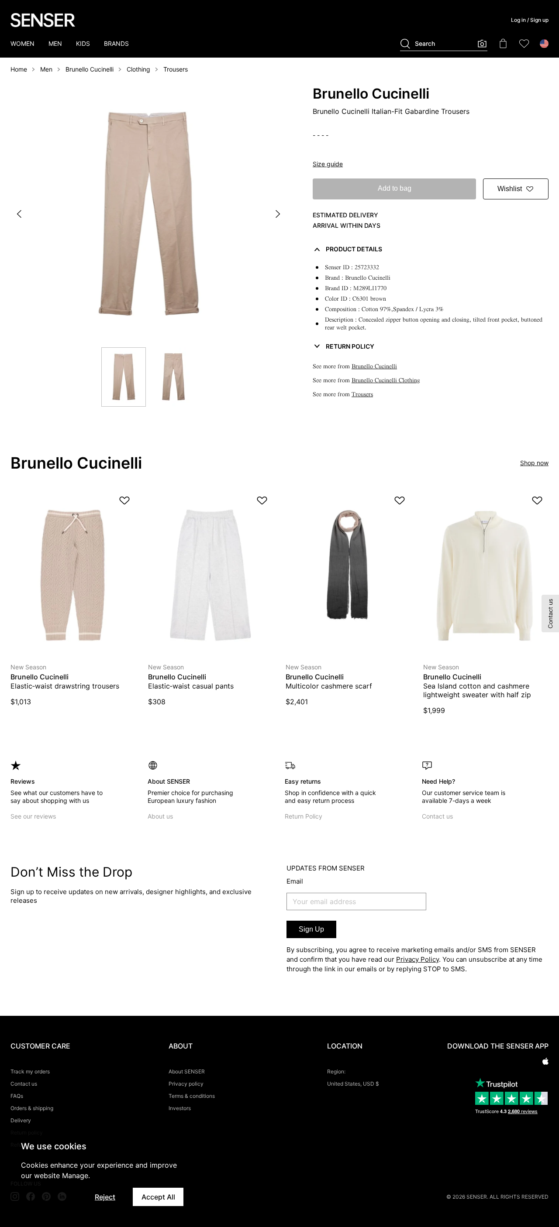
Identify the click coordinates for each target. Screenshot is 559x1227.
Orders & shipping (31, 1108)
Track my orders (30, 1071)
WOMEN (22, 43)
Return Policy (303, 816)
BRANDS (116, 43)
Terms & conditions (192, 1096)
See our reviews (33, 816)
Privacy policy (186, 1083)
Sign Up (311, 929)
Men (46, 69)
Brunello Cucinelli (90, 69)
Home (18, 69)
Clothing (138, 69)
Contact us (437, 816)
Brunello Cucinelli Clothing (386, 380)
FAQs (16, 1096)
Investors (180, 1108)
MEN (55, 43)
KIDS (83, 43)
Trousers (175, 69)
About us (160, 816)
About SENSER (187, 1071)
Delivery (20, 1120)
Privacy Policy (417, 959)
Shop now (534, 462)
